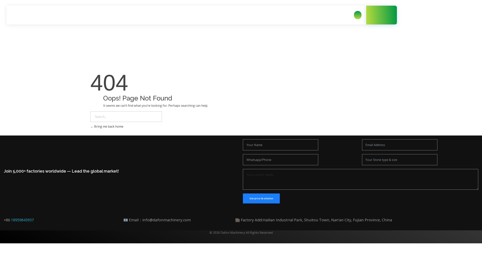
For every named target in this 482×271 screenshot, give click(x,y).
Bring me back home (108, 126)
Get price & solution (261, 198)
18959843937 (22, 219)
